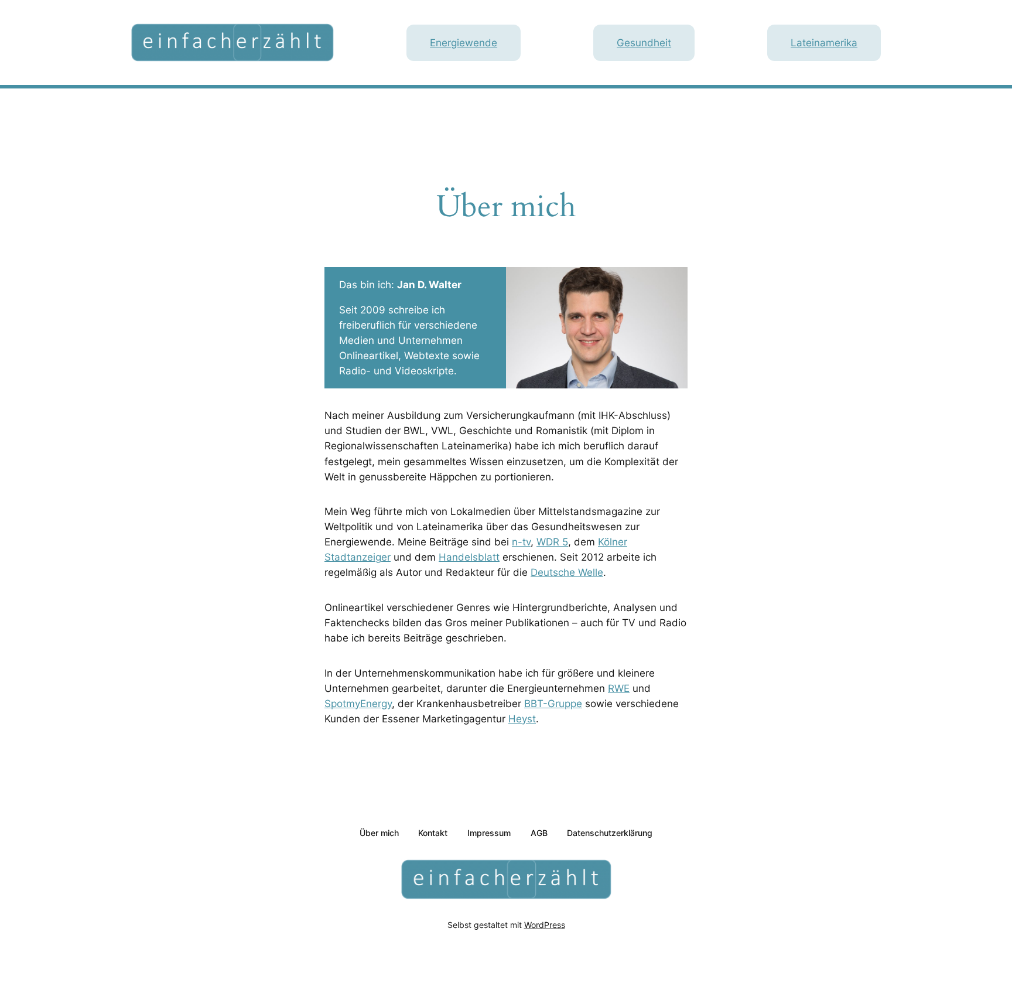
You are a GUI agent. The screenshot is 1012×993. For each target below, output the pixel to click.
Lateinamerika (824, 43)
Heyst (522, 719)
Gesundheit (644, 43)
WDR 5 (552, 542)
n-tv (521, 542)
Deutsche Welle (567, 572)
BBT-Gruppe (553, 703)
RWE (619, 688)
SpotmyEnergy (358, 703)
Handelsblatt (469, 557)
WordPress (544, 925)
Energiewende (463, 43)
